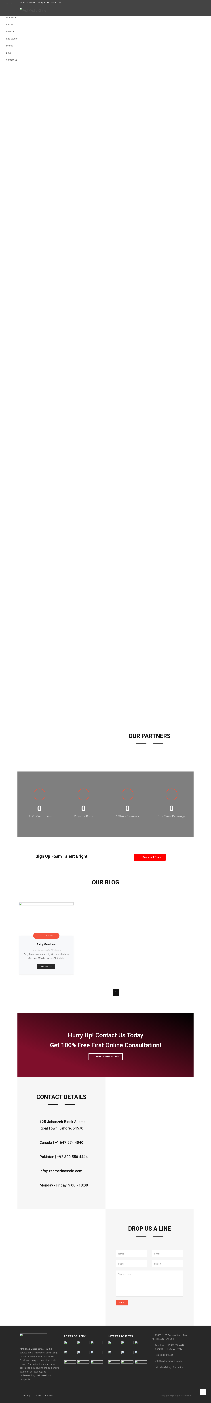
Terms (37, 1395)
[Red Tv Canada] (114, 1365)
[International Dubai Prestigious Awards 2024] (70, 1345)
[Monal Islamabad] (97, 1365)
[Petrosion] (127, 1355)
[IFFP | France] (141, 1365)
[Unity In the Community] (141, 1345)
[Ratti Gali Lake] (83, 1365)
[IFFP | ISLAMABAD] (114, 1345)
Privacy (26, 1395)
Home (9, 3)
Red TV (9, 24)
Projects (10, 31)
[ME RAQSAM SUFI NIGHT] (70, 1355)
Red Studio (11, 38)
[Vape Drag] (127, 1365)
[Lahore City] (97, 1355)
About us (10, 10)
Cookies (49, 1395)
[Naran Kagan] (70, 1365)
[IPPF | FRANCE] (127, 1345)
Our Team (11, 17)
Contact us (11, 59)
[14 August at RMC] (97, 1345)
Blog (8, 52)
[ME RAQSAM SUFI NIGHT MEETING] (83, 1355)
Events (9, 45)
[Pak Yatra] (141, 1355)
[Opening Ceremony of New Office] (83, 1345)
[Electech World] (114, 1355)
